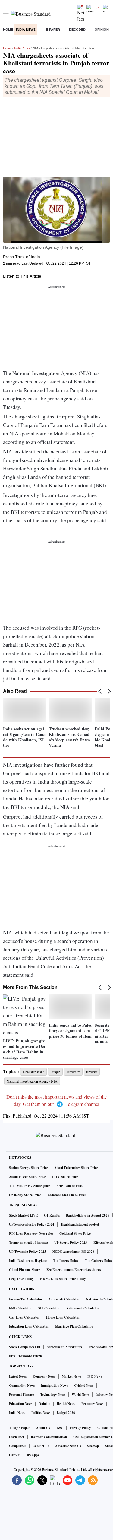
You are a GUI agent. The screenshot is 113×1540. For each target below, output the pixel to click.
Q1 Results (52, 1215)
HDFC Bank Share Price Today (63, 1279)
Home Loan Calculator (63, 1317)
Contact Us (41, 1446)
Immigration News (54, 1385)
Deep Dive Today (21, 1279)
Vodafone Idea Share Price (66, 1195)
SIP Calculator (49, 1308)
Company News (44, 1376)
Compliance (17, 1446)
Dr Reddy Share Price (25, 1195)
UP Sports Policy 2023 (70, 1242)
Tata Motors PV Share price (29, 1186)
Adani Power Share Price (27, 1177)
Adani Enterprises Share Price (76, 1168)
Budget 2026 (66, 1413)
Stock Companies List (24, 1347)
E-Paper (53, 29)
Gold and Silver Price (75, 1233)
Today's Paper (19, 1428)
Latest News (18, 1376)
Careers (14, 1455)
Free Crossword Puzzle (25, 1356)
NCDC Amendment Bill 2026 (73, 1251)
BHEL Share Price (69, 1186)
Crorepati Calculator (64, 1299)
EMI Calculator (20, 1308)
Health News (66, 1404)
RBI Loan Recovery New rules (31, 1233)
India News (26, 29)
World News (80, 1394)
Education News (20, 1404)
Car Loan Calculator (24, 1317)
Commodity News (22, 1385)
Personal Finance (21, 1394)
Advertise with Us (68, 1446)
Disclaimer (16, 1437)
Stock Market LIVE (23, 1215)
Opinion (102, 29)
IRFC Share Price (65, 1177)
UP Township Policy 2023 (27, 1251)
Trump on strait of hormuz (28, 1242)
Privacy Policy (80, 1428)
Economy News (92, 1404)
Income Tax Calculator (25, 1299)
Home (8, 29)
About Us (43, 1428)
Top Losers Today (66, 1260)
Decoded (77, 29)
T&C (59, 1428)
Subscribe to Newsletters (64, 1347)
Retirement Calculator (82, 1308)
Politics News (40, 1413)
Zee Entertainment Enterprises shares (73, 1270)
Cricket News (83, 1385)
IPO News (94, 1376)
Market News (71, 1376)
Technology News (52, 1394)
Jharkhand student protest (80, 1224)
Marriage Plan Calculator (74, 1326)
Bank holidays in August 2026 (87, 1215)
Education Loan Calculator (29, 1326)
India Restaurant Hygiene (28, 1260)
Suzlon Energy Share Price (28, 1168)
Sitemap (93, 1446)
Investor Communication (49, 1437)
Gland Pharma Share (24, 1270)
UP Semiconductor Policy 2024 (31, 1224)
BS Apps (33, 1455)
